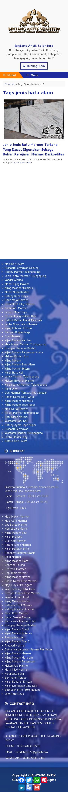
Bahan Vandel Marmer (18, 617)
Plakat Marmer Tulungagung (22, 412)
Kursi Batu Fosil (14, 673)
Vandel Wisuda (14, 279)
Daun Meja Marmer (16, 300)
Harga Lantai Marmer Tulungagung (26, 384)
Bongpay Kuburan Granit (20, 552)
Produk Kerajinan (22, 162)
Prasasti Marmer (15, 645)
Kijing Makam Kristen (17, 601)
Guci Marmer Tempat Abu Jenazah (26, 392)
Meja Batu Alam (14, 263)
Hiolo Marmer (13, 556)
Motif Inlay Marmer (16, 669)
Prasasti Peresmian (16, 428)
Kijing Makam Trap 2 (17, 641)
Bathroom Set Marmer (18, 605)
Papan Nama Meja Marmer (21, 581)
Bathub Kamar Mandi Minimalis (23, 320)
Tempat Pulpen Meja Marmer (22, 593)
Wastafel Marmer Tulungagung (24, 432)
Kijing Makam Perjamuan (20, 661)
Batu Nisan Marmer (16, 416)
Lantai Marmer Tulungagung (22, 376)
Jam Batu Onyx (14, 693)
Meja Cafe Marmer (16, 520)
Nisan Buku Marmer (17, 613)
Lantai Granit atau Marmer (21, 324)
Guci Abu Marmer (15, 540)
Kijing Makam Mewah (18, 576)
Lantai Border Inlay (16, 437)
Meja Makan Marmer (17, 516)
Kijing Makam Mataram (19, 657)
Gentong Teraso (15, 564)
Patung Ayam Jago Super (20, 425)
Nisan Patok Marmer (17, 548)
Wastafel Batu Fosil (17, 597)
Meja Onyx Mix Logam (18, 585)
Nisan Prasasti (13, 536)
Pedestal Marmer (15, 569)
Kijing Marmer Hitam (17, 368)
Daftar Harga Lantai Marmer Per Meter (28, 649)
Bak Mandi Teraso (16, 677)
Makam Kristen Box (17, 356)
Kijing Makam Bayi (16, 532)
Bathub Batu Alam (16, 441)
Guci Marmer (12, 336)
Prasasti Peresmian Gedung (22, 267)
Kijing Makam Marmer (18, 653)
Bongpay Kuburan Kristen (20, 348)
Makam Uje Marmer (17, 665)
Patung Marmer (14, 637)
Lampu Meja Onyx (16, 312)
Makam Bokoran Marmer (20, 380)
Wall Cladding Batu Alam (20, 589)
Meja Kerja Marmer (16, 408)
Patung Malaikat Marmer (20, 609)
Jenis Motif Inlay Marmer (20, 304)
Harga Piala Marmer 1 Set (20, 621)
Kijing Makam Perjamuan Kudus (24, 352)
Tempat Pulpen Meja (17, 332)
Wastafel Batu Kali (16, 420)
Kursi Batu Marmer (16, 308)
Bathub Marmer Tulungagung (22, 689)
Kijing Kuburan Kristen (18, 328)
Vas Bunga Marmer (16, 524)
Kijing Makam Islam (16, 560)
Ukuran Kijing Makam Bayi (20, 316)
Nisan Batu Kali (14, 372)
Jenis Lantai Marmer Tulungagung (25, 275)
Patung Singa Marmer (18, 544)
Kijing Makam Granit (17, 629)
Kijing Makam (13, 360)
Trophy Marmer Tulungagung (22, 271)
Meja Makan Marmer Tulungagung (25, 344)
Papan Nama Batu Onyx (20, 396)
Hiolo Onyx (11, 388)
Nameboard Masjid (16, 528)
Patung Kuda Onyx (16, 296)
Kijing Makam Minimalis (19, 288)
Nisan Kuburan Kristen (18, 681)
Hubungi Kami (36, 65)
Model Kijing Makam (17, 284)
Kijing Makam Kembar (18, 340)
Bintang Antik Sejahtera (34, 46)
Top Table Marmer (16, 572)
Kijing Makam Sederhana (20, 404)
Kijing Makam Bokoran (18, 633)
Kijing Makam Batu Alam (20, 364)
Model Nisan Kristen (17, 292)
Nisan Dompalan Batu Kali (21, 685)
